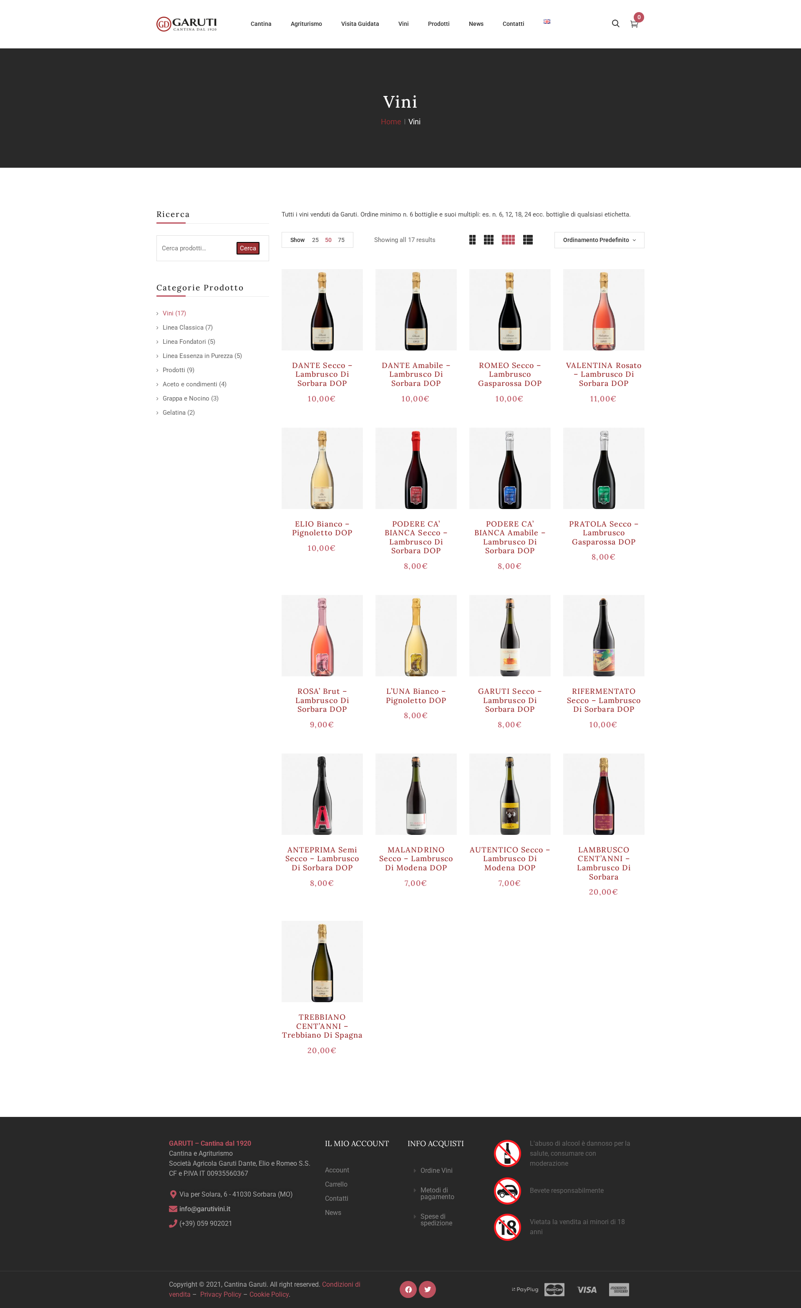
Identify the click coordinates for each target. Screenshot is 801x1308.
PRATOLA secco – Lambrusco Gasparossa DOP (604, 533)
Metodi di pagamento (437, 1193)
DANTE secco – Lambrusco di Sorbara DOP (322, 374)
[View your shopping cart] (634, 25)
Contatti (336, 1198)
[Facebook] (408, 1289)
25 (315, 240)
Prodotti (174, 370)
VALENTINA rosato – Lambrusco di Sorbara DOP (604, 374)
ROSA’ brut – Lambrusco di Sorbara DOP (322, 700)
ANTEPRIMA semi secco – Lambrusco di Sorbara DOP (322, 858)
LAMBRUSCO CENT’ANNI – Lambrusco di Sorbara (603, 863)
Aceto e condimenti (190, 384)
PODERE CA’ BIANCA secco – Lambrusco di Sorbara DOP (416, 537)
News (333, 1213)
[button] (444, 1171)
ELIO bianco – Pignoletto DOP (322, 528)
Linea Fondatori (184, 341)
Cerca (248, 248)
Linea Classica (183, 327)
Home (391, 121)
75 (341, 240)
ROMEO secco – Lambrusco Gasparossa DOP (510, 374)
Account (337, 1170)
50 (328, 240)
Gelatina (174, 412)
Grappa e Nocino (186, 398)
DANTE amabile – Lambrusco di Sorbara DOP (416, 374)
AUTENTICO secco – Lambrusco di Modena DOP (510, 858)
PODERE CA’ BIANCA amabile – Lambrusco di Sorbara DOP (510, 537)
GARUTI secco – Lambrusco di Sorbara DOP (510, 700)
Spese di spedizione (436, 1219)
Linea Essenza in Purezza (198, 356)
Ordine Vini (437, 1170)
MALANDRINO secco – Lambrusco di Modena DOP (416, 858)
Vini (168, 313)
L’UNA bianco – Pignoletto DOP (416, 695)
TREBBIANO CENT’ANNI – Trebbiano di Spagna (322, 1026)
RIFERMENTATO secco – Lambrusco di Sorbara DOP (604, 700)
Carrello (336, 1184)
